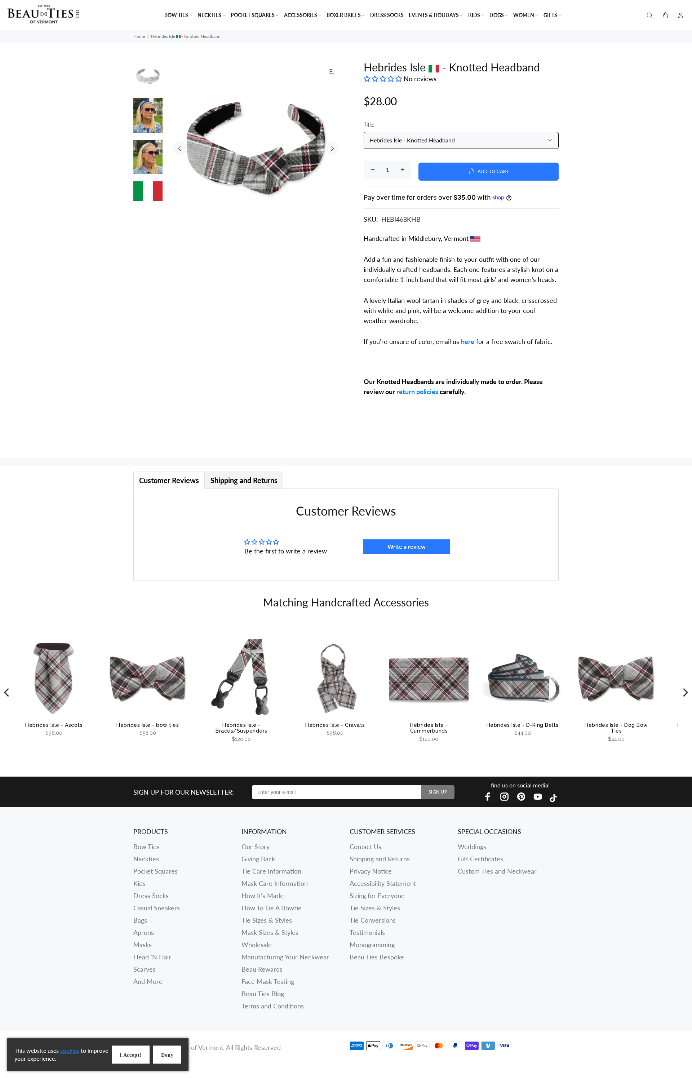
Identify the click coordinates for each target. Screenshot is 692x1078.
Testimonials (367, 932)
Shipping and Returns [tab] (244, 480)
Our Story (255, 847)
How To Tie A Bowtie (271, 908)
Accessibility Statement (383, 883)
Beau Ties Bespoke (377, 957)
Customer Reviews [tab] (169, 480)
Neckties (146, 859)
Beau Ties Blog (262, 994)
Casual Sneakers (156, 908)
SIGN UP (438, 792)
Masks (142, 945)
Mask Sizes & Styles (269, 932)
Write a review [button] (406, 546)
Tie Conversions (373, 920)
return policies (417, 392)
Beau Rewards (262, 969)
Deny (167, 1055)
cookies (69, 1050)
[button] (384, 79)
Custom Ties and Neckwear (497, 871)
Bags (140, 920)
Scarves (144, 969)
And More (148, 981)
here (467, 341)
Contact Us (365, 847)
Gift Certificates (480, 859)
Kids (139, 883)
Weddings (472, 847)
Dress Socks (151, 896)
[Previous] (7, 693)
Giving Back (258, 859)
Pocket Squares (155, 871)
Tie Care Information (271, 871)
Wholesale (256, 945)
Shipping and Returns (380, 859)
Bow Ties (146, 847)
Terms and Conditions (272, 1006)
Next (332, 148)
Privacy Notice (371, 871)
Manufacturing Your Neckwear (285, 957)
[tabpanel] (346, 534)
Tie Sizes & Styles (266, 920)
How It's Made (262, 896)
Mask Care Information (274, 883)
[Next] (685, 693)
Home (139, 36)
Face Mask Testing (267, 981)
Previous (180, 148)
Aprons (143, 932)
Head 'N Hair (152, 957)
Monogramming (372, 945)
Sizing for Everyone (377, 896)
